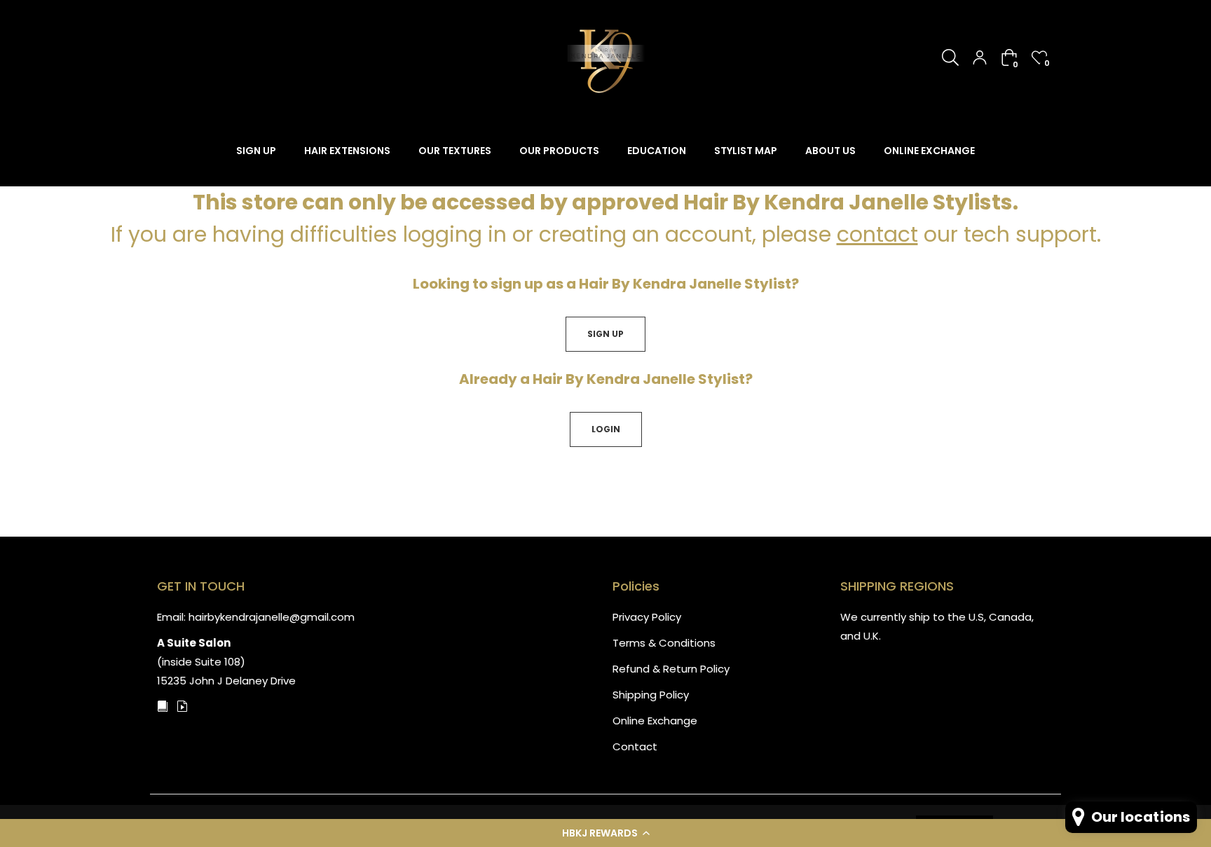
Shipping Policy (651, 694)
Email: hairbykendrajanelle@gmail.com (256, 617)
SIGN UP (605, 334)
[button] (605, 833)
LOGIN (605, 429)
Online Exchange (655, 720)
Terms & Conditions (664, 642)
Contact (635, 746)
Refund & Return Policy (671, 668)
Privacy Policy (647, 617)
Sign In (980, 57)
